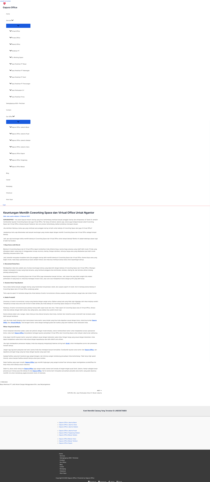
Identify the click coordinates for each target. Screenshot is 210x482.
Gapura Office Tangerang (19, 160)
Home (8, 14)
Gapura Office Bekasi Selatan (68, 435)
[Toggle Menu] (18, 26)
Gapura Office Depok (18, 153)
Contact (8, 110)
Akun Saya (9, 199)
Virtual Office (16, 31)
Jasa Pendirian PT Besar (19, 64)
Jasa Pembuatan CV (18, 90)
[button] (12, 20)
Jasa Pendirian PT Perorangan (21, 83)
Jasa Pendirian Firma (18, 97)
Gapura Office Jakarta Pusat (20, 134)
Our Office (9, 116)
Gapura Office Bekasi (18, 166)
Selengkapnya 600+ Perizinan (15, 103)
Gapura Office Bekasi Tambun (68, 441)
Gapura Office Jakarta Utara (20, 147)
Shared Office (16, 44)
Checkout (9, 193)
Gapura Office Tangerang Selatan (69, 433)
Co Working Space (17, 57)
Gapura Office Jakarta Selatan (21, 140)
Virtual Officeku (16, 322)
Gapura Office (10, 7)
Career (8, 180)
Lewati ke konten (5, 1)
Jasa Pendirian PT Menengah (20, 70)
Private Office (16, 38)
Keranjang (9, 186)
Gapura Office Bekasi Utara (67, 439)
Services (8, 20)
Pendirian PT (15, 51)
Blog (7, 173)
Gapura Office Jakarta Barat (20, 127)
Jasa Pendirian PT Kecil (19, 77)
